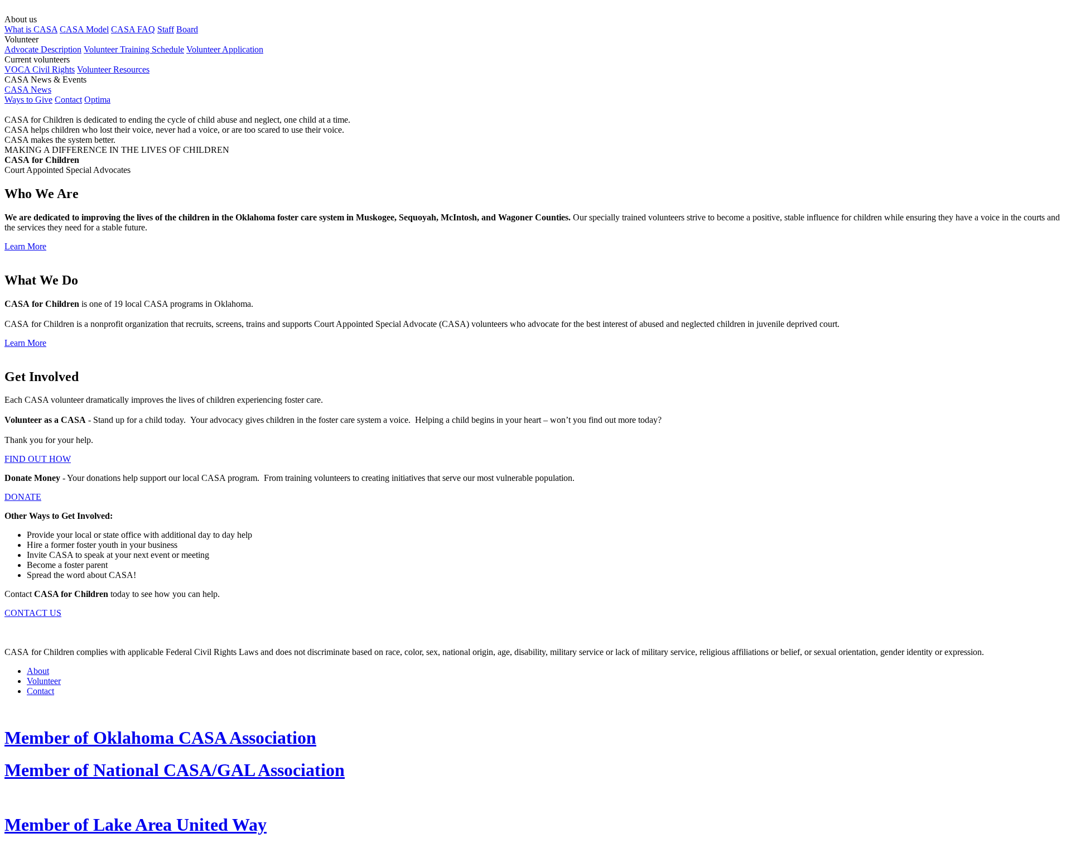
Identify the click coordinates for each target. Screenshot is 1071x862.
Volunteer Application (224, 49)
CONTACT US (32, 613)
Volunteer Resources (113, 69)
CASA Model (84, 29)
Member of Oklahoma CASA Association (160, 738)
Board (187, 29)
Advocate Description (42, 49)
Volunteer (44, 681)
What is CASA (30, 29)
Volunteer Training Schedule (134, 49)
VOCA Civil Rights (39, 69)
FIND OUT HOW (37, 459)
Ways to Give (28, 99)
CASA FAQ (133, 29)
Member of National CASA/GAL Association (174, 770)
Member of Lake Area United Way (135, 825)
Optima (97, 99)
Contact (68, 99)
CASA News (27, 89)
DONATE (22, 497)
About (38, 671)
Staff (165, 29)
